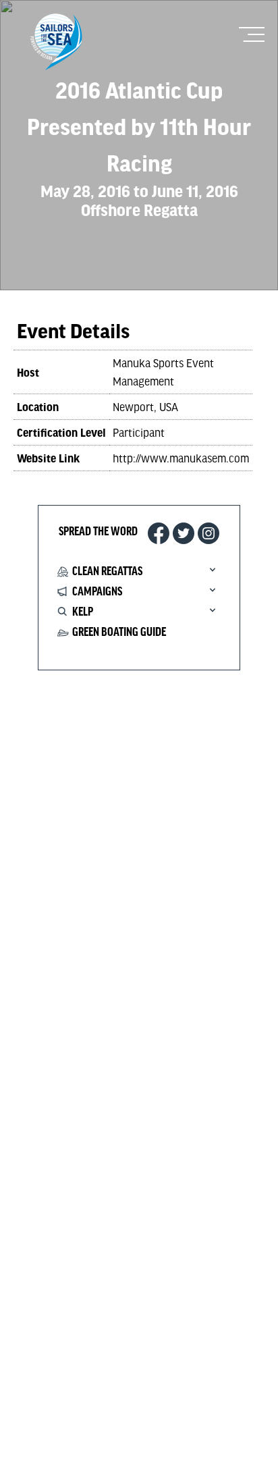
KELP (82, 612)
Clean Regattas (107, 572)
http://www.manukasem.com (181, 458)
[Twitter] (183, 533)
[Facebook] (158, 533)
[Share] (208, 533)
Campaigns (97, 592)
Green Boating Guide (119, 632)
